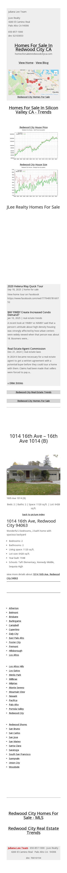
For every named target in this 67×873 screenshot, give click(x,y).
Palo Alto (14, 704)
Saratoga (14, 750)
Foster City (15, 642)
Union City (14, 762)
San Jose (13, 737)
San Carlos (14, 733)
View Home (26, 63)
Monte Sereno (16, 687)
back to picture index (33, 514)
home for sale (31, 289)
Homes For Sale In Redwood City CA (33, 47)
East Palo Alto (16, 637)
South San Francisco (20, 754)
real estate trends (32, 318)
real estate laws (32, 351)
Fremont (13, 646)
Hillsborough (15, 650)
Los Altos (14, 654)
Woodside (14, 766)
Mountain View (17, 691)
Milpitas (13, 683)
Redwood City (16, 713)
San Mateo (15, 741)
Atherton (14, 608)
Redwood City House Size (33, 164)
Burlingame (15, 620)
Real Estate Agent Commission (26, 348)
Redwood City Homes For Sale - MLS (33, 815)
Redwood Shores (18, 724)
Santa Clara (15, 745)
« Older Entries (15, 383)
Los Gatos (14, 670)
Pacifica (13, 700)
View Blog (42, 63)
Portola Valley (16, 708)
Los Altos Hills (16, 666)
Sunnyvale (14, 758)
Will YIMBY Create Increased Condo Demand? (29, 313)
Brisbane (13, 616)
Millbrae (13, 679)
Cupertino (14, 629)
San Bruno (14, 728)
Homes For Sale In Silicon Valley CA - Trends (33, 110)
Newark (13, 696)
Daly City (13, 633)
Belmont (13, 612)
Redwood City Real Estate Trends (33, 392)
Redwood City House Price (34, 127)
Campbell (14, 625)
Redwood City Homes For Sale (33, 96)
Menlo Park (15, 674)
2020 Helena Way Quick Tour (25, 286)
